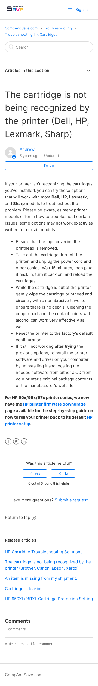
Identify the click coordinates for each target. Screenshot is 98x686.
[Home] (15, 12)
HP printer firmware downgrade (54, 404)
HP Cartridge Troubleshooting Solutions (43, 551)
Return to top (17, 517)
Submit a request (71, 500)
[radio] (35, 473)
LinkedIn (24, 441)
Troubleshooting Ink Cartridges (31, 34)
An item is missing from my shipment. (41, 578)
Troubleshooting (58, 28)
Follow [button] (49, 165)
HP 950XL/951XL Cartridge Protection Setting (49, 598)
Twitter (16, 441)
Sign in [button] (82, 9)
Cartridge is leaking (24, 588)
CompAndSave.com (21, 28)
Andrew (27, 149)
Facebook (8, 441)
